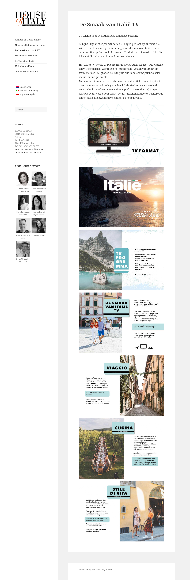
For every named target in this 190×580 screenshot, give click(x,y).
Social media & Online (26, 55)
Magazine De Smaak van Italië (30, 45)
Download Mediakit (24, 60)
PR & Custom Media (24, 66)
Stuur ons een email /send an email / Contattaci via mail (29, 151)
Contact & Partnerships (26, 71)
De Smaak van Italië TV (27, 50)
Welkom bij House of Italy (28, 39)
